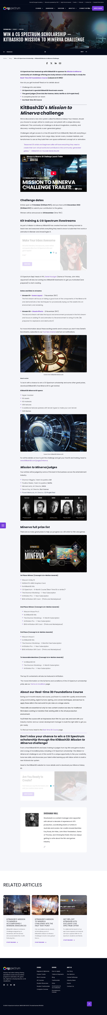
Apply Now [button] (98, 8)
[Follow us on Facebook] (47, 63)
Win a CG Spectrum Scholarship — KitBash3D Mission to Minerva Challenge (36, 58)
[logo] (11, 968)
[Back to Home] (11, 8)
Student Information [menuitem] (98, 2)
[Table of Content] (3, 525)
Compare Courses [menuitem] (42, 989)
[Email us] (60, 63)
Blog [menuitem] (53, 977)
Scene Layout (37, 295)
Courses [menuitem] (38, 8)
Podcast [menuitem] (81, 2)
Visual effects (37, 311)
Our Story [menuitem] (70, 971)
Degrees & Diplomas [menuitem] (43, 971)
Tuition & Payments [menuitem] (58, 974)
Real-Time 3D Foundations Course (33, 78)
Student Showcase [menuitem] (42, 983)
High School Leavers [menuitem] (66, 2)
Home (5, 58)
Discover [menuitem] (61, 8)
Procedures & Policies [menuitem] (56, 991)
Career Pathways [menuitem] (72, 977)
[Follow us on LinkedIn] (55, 63)
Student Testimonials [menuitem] (43, 986)
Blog (10, 58)
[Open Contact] (88, 8)
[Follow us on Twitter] (51, 63)
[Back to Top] (89, 1004)
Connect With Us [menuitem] (84, 8)
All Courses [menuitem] (40, 980)
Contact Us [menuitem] (88, 2)
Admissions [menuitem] (49, 8)
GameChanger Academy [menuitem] (36, 2)
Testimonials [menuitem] (56, 980)
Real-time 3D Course (50, 730)
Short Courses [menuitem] (41, 977)
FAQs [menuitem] (53, 983)
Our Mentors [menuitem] (71, 974)
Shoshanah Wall (7, 29)
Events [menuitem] (75, 2)
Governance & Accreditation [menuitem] (56, 987)
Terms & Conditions (38, 684)
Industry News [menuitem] (71, 980)
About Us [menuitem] (72, 8)
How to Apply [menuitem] (56, 971)
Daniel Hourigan (51, 277)
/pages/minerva (41, 460)
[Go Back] (45, 52)
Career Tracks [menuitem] (41, 974)
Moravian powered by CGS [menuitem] (52, 2)
